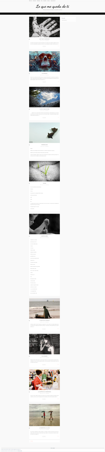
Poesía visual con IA (68, 13)
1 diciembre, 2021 (43, 429)
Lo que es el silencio (45, 320)
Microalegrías (46, 13)
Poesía (51, 13)
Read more (44, 117)
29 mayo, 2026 (43, 40)
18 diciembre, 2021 (42, 357)
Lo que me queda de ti (52, 6)
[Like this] (58, 81)
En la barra (44, 356)
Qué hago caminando (44, 39)
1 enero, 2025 (42, 110)
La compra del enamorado (44, 391)
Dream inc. (62, 13)
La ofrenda (44, 73)
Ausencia (31, 142)
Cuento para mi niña (44, 109)
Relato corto (33, 13)
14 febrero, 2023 (43, 237)
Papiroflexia (44, 144)
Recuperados (56, 13)
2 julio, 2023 (42, 146)
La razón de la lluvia (44, 427)
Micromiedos (40, 13)
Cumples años (44, 236)
